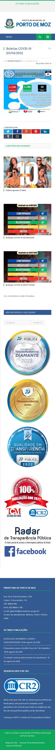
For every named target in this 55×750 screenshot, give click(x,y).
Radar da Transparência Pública (36, 717)
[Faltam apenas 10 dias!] (27, 172)
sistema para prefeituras (40, 699)
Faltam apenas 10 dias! (16, 190)
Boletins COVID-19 (43, 63)
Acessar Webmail (13, 745)
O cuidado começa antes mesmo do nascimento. (25, 657)
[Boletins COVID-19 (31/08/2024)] (27, 219)
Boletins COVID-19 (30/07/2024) (20, 285)
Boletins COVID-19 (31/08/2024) (20, 237)
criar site (21, 699)
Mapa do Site (11, 742)
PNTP (16, 717)
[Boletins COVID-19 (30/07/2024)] (27, 267)
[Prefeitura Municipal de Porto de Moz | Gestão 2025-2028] (27, 23)
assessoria (24, 703)
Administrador (14, 61)
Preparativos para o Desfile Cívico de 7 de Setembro (28, 6)
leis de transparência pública (16, 710)
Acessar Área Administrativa (32, 742)
